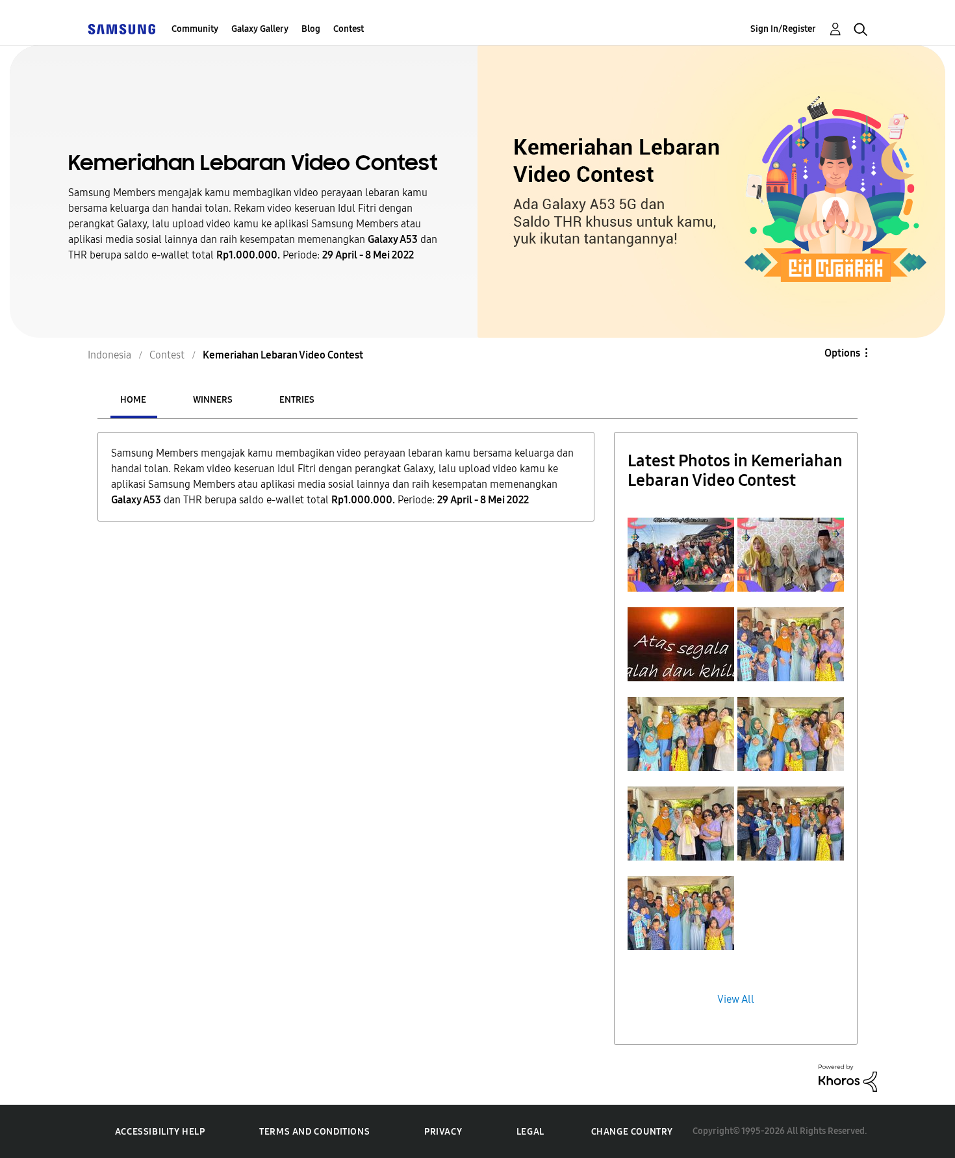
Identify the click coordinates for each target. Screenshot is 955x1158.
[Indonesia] (121, 29)
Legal (530, 1131)
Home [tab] (133, 399)
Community (195, 28)
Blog (310, 28)
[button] (681, 555)
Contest (348, 28)
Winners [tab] (213, 399)
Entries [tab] (296, 399)
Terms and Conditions (314, 1131)
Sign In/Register (783, 28)
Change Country (632, 1131)
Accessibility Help (160, 1131)
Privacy (443, 1131)
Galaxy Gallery (259, 28)
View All (735, 999)
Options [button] (842, 353)
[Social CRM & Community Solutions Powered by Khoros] (848, 1077)
